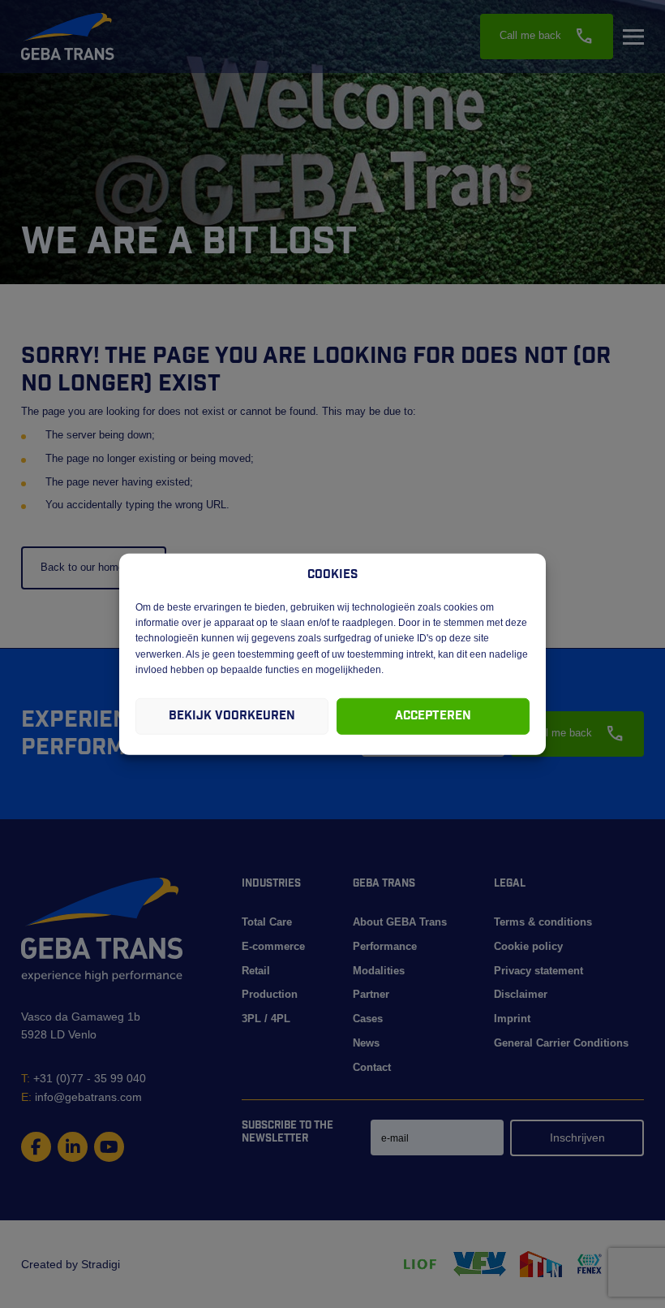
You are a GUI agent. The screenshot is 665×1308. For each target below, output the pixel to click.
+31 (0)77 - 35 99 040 (83, 1078)
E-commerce (273, 946)
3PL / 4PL (266, 1018)
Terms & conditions (543, 922)
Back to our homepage (94, 567)
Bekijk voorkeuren (232, 715)
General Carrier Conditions (561, 1043)
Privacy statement (538, 971)
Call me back (547, 36)
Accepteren (433, 715)
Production (270, 994)
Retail (256, 971)
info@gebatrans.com (81, 1096)
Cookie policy (528, 946)
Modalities (379, 971)
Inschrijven (577, 1137)
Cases (368, 1018)
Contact (372, 1067)
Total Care (267, 922)
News (366, 1043)
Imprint (512, 1018)
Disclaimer (520, 994)
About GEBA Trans (400, 922)
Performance (385, 946)
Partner (371, 994)
